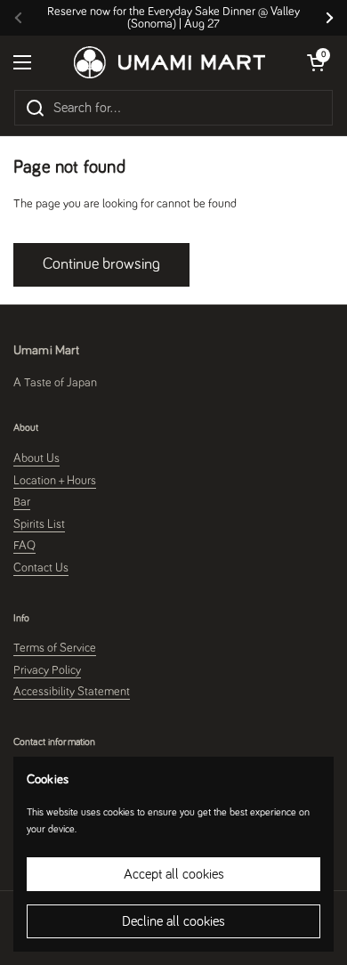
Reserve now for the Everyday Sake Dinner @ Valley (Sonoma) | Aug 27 (173, 17)
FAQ (24, 545)
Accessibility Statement (71, 691)
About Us (36, 458)
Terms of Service (54, 648)
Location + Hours (54, 480)
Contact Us (41, 568)
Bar (21, 502)
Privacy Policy (47, 670)
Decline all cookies (173, 921)
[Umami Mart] (169, 62)
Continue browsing (101, 264)
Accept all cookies (174, 874)
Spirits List (39, 524)
